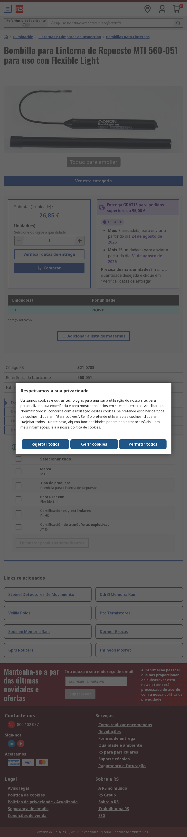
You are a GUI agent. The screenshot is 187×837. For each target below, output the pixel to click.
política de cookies (85, 427)
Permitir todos (143, 444)
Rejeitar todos (45, 444)
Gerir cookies (94, 444)
